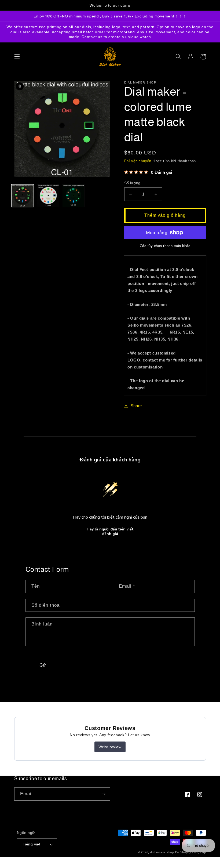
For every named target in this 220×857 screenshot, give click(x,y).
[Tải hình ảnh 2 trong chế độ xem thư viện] (48, 195)
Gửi (43, 665)
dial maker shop (162, 852)
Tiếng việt (31, 844)
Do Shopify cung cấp (190, 852)
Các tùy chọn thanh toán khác (165, 246)
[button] (17, 56)
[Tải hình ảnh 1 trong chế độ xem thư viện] (22, 195)
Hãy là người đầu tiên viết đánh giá (110, 532)
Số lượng (132, 183)
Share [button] (136, 406)
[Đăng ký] (103, 794)
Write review (109, 747)
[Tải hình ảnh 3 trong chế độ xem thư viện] (73, 195)
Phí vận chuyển (137, 161)
